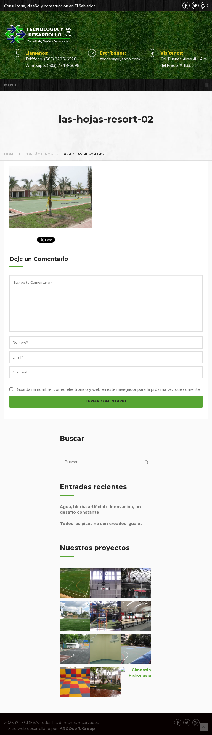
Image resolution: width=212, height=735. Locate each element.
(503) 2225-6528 (60, 59)
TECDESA (28, 722)
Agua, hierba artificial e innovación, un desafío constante (100, 509)
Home (9, 154)
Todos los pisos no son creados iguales (101, 523)
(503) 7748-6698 (63, 65)
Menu (10, 85)
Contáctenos (38, 154)
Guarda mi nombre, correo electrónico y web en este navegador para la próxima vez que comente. (109, 389)
